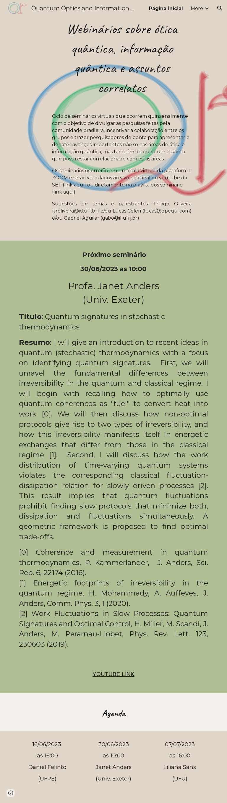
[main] (122, 120)
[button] (220, 8)
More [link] (197, 8)
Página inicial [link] (166, 8)
